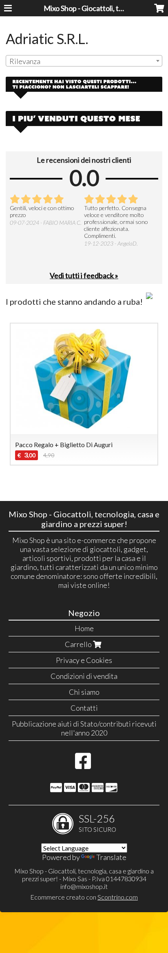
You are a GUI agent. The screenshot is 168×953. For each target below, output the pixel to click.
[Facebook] (83, 764)
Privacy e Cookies (84, 660)
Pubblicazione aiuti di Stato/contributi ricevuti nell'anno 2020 (84, 728)
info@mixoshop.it (84, 886)
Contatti (84, 707)
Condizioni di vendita (84, 676)
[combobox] (84, 60)
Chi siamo (84, 691)
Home (84, 628)
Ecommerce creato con (84, 897)
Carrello (79, 644)
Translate (111, 857)
